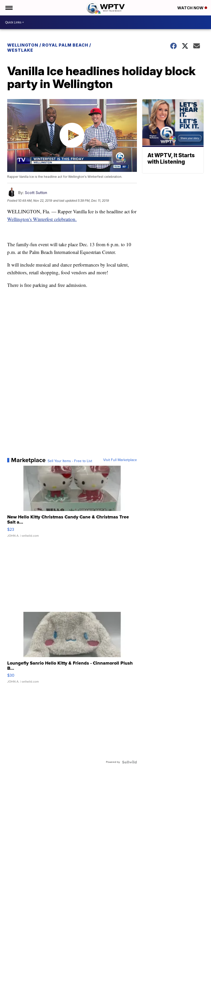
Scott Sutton (36, 192)
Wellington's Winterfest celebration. (42, 219)
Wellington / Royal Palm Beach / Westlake (49, 47)
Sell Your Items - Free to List (70, 461)
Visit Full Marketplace (120, 460)
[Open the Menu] (8, 7)
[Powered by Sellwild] (129, 762)
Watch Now (191, 7)
